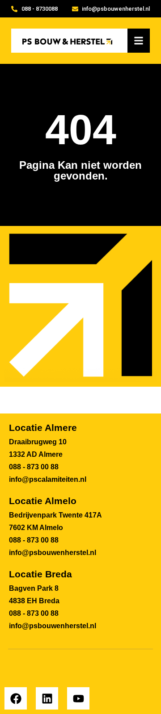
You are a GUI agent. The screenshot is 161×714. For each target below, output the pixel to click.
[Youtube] (78, 698)
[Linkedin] (47, 698)
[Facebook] (15, 698)
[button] (138, 40)
